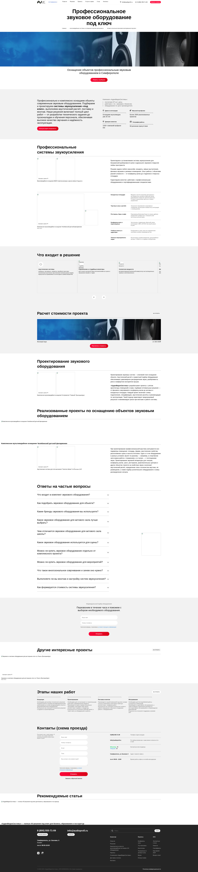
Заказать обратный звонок (73, 778)
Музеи (139, 855)
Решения (112, 843)
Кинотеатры (141, 848)
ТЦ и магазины (142, 845)
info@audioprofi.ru (115, 740)
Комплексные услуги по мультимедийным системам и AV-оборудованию (119, 848)
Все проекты (156, 313)
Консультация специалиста (47, 128)
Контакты (112, 860)
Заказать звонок (155, 2)
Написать (71, 834)
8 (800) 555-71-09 (115, 734)
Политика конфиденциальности (152, 869)
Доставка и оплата (115, 858)
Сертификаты (157, 848)
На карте (39, 842)
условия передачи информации (107, 627)
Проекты (112, 852)
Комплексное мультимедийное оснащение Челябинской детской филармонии (34, 443)
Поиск (157, 830)
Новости (155, 845)
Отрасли (112, 841)
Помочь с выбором (99, 79)
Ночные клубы (142, 858)
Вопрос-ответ (157, 855)
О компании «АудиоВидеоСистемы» (120, 855)
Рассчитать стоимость (99, 346)
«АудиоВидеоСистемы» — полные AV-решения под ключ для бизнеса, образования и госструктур (42, 824)
